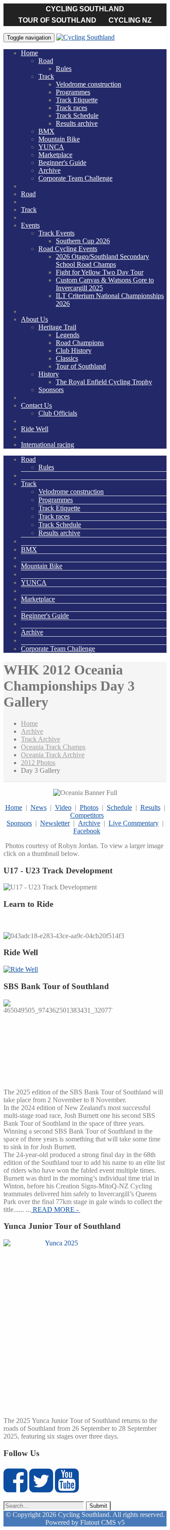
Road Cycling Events (67, 248)
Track (46, 76)
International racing (47, 444)
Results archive (77, 123)
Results (150, 807)
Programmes (73, 92)
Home (29, 53)
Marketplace (55, 154)
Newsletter (55, 823)
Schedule (119, 807)
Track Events (56, 233)
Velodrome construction (88, 84)
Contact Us (36, 405)
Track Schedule (77, 115)
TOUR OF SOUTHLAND (57, 20)
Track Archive (40, 739)
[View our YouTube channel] (67, 1488)
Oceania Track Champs (53, 747)
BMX (46, 131)
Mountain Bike (59, 139)
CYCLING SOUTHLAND (85, 9)
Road (45, 60)
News (39, 807)
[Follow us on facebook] (15, 1488)
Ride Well (34, 429)
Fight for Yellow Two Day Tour (99, 272)
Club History (74, 350)
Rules (63, 68)
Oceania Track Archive (53, 754)
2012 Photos (38, 762)
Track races (71, 107)
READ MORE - (55, 1209)
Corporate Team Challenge (75, 178)
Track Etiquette (77, 100)
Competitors (87, 815)
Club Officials (57, 413)
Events (30, 225)
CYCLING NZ (130, 20)
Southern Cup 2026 (83, 241)
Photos (89, 807)
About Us (34, 319)
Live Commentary (134, 823)
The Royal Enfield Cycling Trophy (104, 382)
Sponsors (51, 389)
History (48, 374)
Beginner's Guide (62, 162)
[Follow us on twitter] (41, 1488)
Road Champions (80, 342)
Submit (98, 1506)
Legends (67, 335)
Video (63, 807)
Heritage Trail (57, 327)
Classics (67, 358)
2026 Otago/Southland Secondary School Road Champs (102, 260)
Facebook (86, 831)
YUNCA (51, 147)
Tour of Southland (81, 366)
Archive (49, 170)
